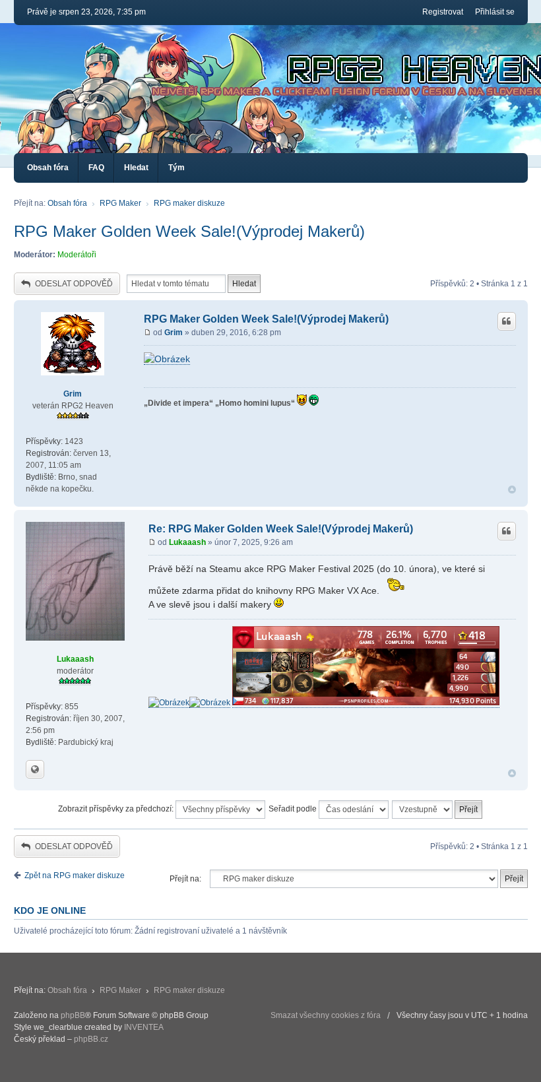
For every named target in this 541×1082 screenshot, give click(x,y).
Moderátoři (76, 254)
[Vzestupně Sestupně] (438, 809)
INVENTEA (144, 1027)
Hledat (136, 167)
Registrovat (442, 11)
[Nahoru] (512, 490)
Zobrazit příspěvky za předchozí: (116, 808)
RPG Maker (120, 203)
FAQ (96, 167)
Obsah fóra (48, 167)
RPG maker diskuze (189, 203)
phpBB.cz (91, 1039)
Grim (72, 393)
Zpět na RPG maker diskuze (74, 875)
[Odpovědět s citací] (506, 321)
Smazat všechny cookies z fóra (325, 1015)
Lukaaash (75, 659)
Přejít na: (185, 878)
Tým (176, 167)
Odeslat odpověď (74, 283)
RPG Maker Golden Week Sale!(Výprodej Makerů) (189, 231)
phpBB (73, 1015)
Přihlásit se (495, 11)
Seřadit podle (294, 808)
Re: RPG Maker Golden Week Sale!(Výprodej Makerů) (280, 528)
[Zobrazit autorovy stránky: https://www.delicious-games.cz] (35, 769)
